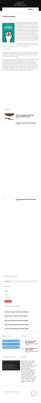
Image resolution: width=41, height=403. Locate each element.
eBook (35, 365)
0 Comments (18, 124)
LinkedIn (4, 347)
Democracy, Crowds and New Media (16, 316)
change (22, 362)
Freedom (30, 369)
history (26, 371)
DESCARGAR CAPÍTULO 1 (6, 49)
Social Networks (32, 378)
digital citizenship (30, 365)
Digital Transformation (20, 121)
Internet (32, 372)
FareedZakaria (28, 368)
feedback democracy (24, 369)
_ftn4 (22, 382)
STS (26, 379)
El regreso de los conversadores (26, 123)
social (22, 378)
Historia (22, 371)
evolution (28, 366)
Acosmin (22, 393)
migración (27, 375)
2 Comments (27, 352)
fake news (32, 366)
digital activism (23, 365)
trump (29, 379)
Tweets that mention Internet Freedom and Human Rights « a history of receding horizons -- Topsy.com (20, 318)
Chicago (26, 362)
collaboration (31, 362)
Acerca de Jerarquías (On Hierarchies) (16, 324)
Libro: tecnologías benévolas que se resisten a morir (25, 115)
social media (27, 378)
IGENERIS (36, 40)
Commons (23, 363)
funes (34, 369)
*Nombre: (6, 291)
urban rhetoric (28, 381)
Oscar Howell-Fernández (20, 3)
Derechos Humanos (29, 363)
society (22, 379)
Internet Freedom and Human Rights (16, 312)
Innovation (28, 372)
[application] (11, 365)
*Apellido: (6, 294)
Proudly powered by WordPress (8, 393)
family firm (23, 368)
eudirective (23, 366)
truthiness (33, 379)
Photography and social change (26, 199)
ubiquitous (23, 381)
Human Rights (31, 371)
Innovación (23, 372)
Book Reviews (18, 113)
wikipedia (33, 381)
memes (22, 375)
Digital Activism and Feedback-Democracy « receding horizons (16, 310)
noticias (31, 375)
